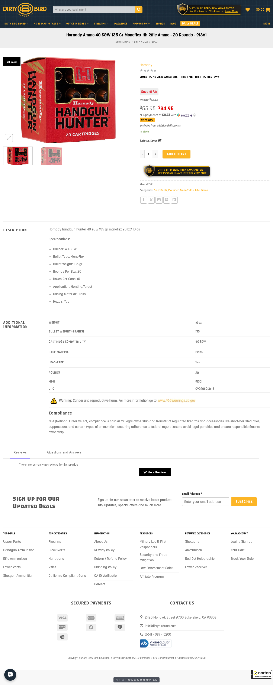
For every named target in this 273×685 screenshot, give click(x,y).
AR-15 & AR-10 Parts (46, 23)
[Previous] (11, 100)
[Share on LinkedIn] (174, 200)
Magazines (120, 23)
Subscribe (244, 501)
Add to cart (176, 154)
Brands (160, 23)
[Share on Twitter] (151, 200)
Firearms (100, 23)
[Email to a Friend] (159, 200)
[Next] (125, 100)
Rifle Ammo (141, 42)
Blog (173, 23)
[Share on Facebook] (143, 200)
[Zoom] (9, 138)
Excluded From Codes (181, 190)
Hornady (146, 65)
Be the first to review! (200, 77)
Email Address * (192, 494)
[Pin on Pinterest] (166, 200)
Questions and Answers (159, 77)
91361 (154, 42)
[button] (261, 674)
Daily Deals (190, 23)
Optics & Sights (76, 23)
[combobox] (94, 9)
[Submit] (138, 9)
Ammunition (140, 23)
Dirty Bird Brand (15, 23)
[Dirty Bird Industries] (24, 10)
